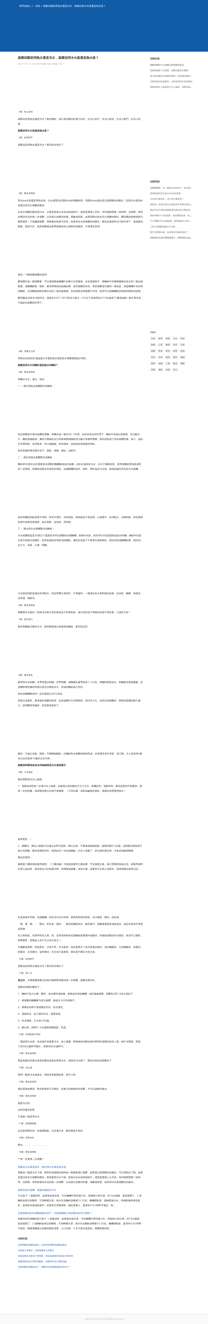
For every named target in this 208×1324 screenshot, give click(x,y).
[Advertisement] (100, 32)
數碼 (168, 344)
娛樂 (153, 344)
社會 (153, 338)
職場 (168, 357)
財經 (175, 351)
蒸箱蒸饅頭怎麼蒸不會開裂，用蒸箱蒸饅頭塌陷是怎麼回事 (45, 1256)
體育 (153, 363)
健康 (168, 338)
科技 (182, 338)
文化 (175, 338)
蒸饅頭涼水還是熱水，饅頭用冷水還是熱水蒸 (42, 1167)
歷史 (175, 357)
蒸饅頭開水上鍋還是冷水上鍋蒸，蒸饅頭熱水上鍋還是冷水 (177, 87)
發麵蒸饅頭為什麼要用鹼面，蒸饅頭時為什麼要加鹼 (42, 1261)
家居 (168, 351)
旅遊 (182, 351)
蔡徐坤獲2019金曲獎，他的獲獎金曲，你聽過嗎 (173, 215)
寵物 (182, 357)
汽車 (182, 344)
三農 (168, 363)
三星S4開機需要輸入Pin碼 (162, 226)
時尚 (175, 344)
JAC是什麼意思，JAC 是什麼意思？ (167, 199)
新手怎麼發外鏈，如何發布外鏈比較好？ (169, 232)
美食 (37, 6)
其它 (175, 369)
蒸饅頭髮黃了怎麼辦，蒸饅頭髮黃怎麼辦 (169, 70)
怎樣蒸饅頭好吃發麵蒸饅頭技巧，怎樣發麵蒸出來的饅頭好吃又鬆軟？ (55, 1213)
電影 (160, 369)
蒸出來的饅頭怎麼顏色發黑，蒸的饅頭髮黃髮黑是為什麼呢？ (178, 76)
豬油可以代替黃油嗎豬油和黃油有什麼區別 (170, 210)
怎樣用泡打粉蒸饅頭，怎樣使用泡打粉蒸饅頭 (171, 81)
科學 (160, 357)
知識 (168, 369)
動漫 (175, 363)
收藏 (160, 363)
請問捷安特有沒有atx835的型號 (165, 193)
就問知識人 (25, 6)
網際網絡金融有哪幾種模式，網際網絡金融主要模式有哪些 (177, 237)
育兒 (153, 357)
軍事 (153, 369)
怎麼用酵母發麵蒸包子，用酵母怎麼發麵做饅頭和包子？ (44, 1267)
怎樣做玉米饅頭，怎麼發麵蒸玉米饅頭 (36, 1250)
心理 (160, 344)
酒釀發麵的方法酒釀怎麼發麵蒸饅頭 (167, 65)
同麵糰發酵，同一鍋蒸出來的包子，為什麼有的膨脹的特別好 (178, 187)
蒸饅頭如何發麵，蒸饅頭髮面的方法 (37, 1190)
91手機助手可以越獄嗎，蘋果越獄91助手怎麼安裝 (174, 221)
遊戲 (153, 351)
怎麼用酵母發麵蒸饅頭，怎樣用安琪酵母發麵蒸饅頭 (42, 1244)
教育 (160, 338)
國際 (182, 363)
